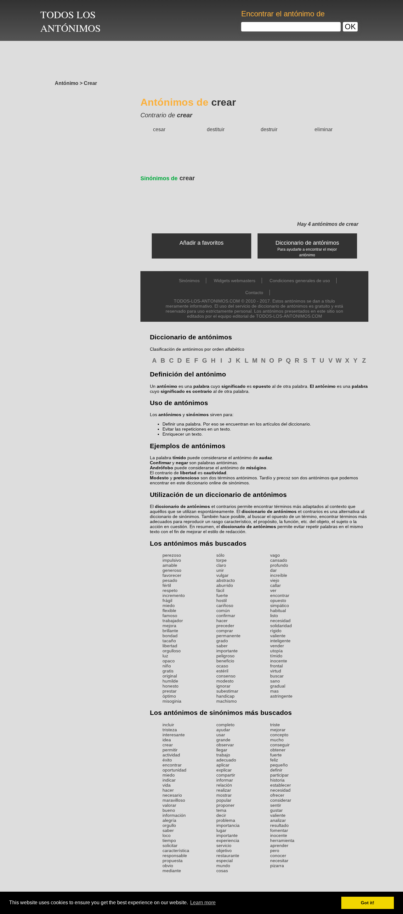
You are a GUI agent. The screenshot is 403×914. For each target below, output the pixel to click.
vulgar (222, 575)
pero (274, 850)
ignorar (223, 685)
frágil (167, 600)
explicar (224, 769)
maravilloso (173, 800)
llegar (221, 749)
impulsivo (171, 560)
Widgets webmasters (234, 280)
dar (273, 570)
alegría (169, 820)
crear (167, 178)
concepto (279, 734)
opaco (168, 660)
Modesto (159, 477)
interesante (173, 734)
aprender (279, 845)
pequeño (279, 764)
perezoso (171, 555)
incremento (173, 595)
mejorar (278, 729)
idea (166, 739)
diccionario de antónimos (182, 506)
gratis (167, 670)
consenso (226, 675)
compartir (225, 774)
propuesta (172, 860)
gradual (277, 685)
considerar (280, 800)
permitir (170, 749)
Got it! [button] (367, 902)
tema (221, 810)
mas (274, 691)
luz (165, 655)
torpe (221, 560)
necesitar (279, 860)
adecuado (226, 759)
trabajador (172, 620)
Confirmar (160, 462)
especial (224, 860)
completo (225, 724)
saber (222, 645)
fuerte (222, 595)
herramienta (282, 840)
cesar (159, 129)
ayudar (223, 729)
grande (223, 739)
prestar (169, 691)
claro (221, 565)
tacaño (169, 640)
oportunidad (174, 769)
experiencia (227, 840)
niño (166, 665)
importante (227, 650)
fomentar (279, 830)
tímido (179, 457)
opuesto (278, 600)
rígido (275, 630)
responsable (174, 855)
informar (224, 780)
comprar (224, 630)
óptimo (169, 696)
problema (225, 820)
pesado (169, 580)
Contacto (254, 292)
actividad (171, 754)
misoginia (171, 701)
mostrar (224, 795)
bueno (168, 810)
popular (223, 800)
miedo (168, 605)
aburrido (224, 585)
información (174, 815)
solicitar (170, 845)
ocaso (222, 665)
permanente (228, 635)
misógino (256, 467)
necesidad (280, 620)
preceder (225, 625)
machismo (226, 701)
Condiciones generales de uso (300, 280)
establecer (280, 785)
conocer (278, 855)
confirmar (225, 615)
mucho (277, 739)
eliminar (323, 129)
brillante (170, 630)
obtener (278, 749)
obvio (167, 865)
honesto (170, 685)
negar (182, 462)
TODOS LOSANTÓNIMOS (70, 21)
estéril (222, 670)
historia (277, 780)
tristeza (169, 729)
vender (277, 645)
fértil (166, 585)
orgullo (169, 825)
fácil (220, 590)
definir (276, 769)
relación (224, 785)
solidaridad (281, 625)
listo (274, 615)
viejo (274, 580)
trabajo (223, 754)
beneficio (225, 660)
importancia (228, 825)
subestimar (227, 691)
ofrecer (277, 795)
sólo (220, 555)
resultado (279, 825)
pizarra (277, 865)
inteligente (280, 640)
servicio (223, 845)
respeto (170, 590)
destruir (269, 129)
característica (175, 850)
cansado (278, 560)
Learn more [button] (203, 902)
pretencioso (186, 477)
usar (220, 734)
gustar (276, 810)
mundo (223, 865)
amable (169, 565)
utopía (276, 650)
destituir (215, 129)
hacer (222, 620)
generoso (171, 570)
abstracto (225, 580)
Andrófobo (161, 467)
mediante (171, 870)
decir (221, 815)
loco (166, 835)
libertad (188, 472)
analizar (278, 820)
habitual (278, 610)
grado (222, 640)
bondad (170, 635)
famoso (169, 615)
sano (275, 680)
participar (279, 774)
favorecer (171, 575)
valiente (278, 635)
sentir (275, 805)
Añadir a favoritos (201, 243)
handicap (225, 696)
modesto (225, 680)
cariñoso (224, 605)
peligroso (225, 655)
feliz (274, 759)
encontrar (279, 595)
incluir (168, 724)
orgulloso (171, 650)
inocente (278, 660)
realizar (223, 790)
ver (273, 590)
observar (225, 744)
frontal (276, 665)
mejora (169, 625)
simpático (279, 605)
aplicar (223, 764)
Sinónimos (189, 280)
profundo (279, 565)
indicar (169, 780)
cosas (222, 870)
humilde (170, 680)
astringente (281, 696)
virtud (275, 670)
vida (166, 785)
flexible (169, 610)
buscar (277, 675)
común (223, 610)
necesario (172, 795)
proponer (225, 805)
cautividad (215, 472)
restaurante (227, 855)
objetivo (224, 850)
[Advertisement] (201, 59)
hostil (221, 600)
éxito (167, 759)
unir (220, 570)
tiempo (169, 840)
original (169, 675)
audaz (265, 457)
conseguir (280, 744)
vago (275, 555)
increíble (278, 575)
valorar (169, 805)
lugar (221, 830)
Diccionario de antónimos (307, 243)
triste (275, 724)
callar (275, 585)
